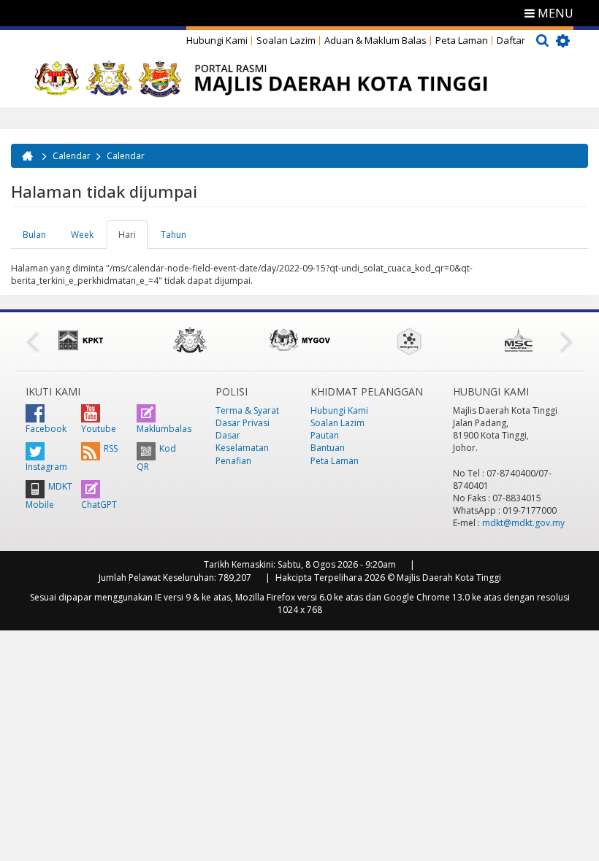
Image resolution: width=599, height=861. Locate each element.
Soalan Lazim (286, 40)
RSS (111, 448)
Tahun (173, 234)
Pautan (324, 435)
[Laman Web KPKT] (80, 340)
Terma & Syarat (247, 410)
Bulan (34, 234)
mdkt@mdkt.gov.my (523, 523)
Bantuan (327, 447)
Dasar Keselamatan (242, 441)
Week (82, 234)
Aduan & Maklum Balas (375, 40)
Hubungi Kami (217, 40)
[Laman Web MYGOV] (299, 340)
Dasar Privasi (242, 423)
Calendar (72, 156)
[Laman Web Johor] (190, 340)
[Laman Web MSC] (518, 340)
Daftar (511, 40)
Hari (133, 238)
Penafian (233, 461)
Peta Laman (461, 40)
